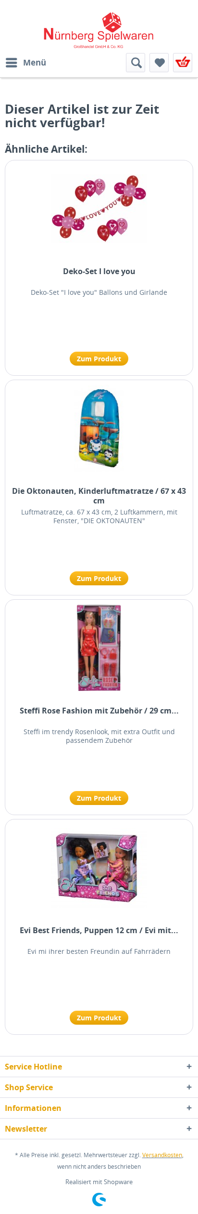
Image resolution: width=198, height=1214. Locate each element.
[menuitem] (25, 62)
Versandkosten (162, 1155)
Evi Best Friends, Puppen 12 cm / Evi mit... (99, 930)
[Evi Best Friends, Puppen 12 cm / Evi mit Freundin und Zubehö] (99, 867)
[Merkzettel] (159, 62)
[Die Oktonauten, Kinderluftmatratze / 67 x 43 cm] (99, 428)
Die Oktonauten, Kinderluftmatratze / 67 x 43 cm (99, 495)
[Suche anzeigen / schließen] (135, 62)
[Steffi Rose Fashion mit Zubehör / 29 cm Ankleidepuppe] (99, 648)
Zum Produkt (99, 358)
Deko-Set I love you (99, 271)
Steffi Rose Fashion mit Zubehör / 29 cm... (99, 711)
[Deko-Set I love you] (99, 208)
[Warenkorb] (182, 62)
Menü (34, 62)
